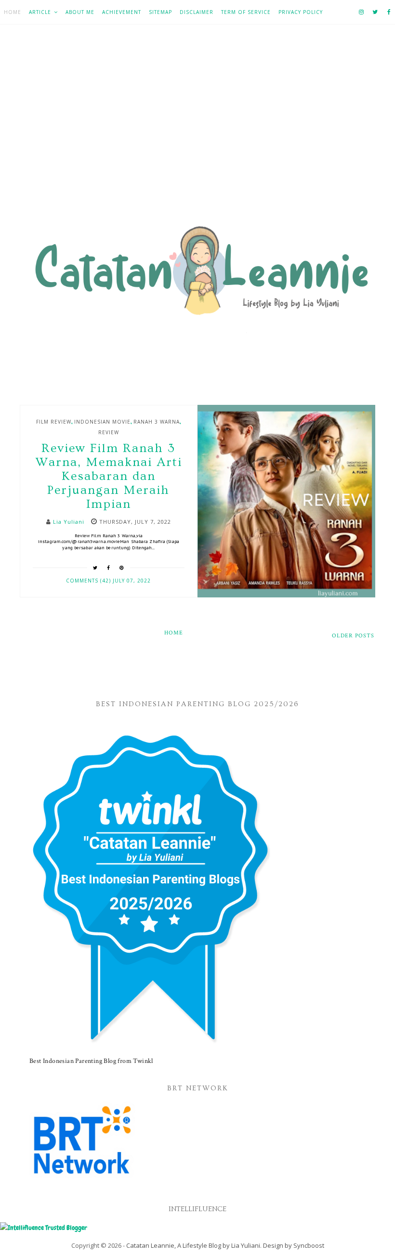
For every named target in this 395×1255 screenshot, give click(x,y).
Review (108, 432)
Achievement (121, 12)
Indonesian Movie (102, 421)
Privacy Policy (300, 12)
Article (40, 12)
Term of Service (246, 12)
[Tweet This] (95, 567)
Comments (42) (89, 580)
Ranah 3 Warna (156, 421)
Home (12, 12)
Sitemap (160, 12)
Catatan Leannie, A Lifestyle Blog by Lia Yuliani (193, 1245)
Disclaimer (196, 12)
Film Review (53, 421)
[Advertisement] (197, 130)
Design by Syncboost (293, 1245)
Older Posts (353, 635)
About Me (80, 12)
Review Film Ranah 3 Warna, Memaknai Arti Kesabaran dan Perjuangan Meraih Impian (108, 476)
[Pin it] (121, 567)
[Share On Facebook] (108, 567)
